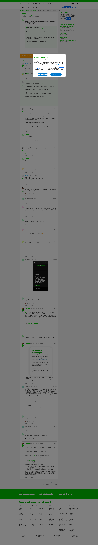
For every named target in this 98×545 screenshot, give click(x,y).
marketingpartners (54, 64)
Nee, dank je (42, 74)
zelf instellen (43, 70)
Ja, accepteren (56, 74)
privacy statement (38, 68)
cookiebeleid (61, 67)
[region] (49, 65)
